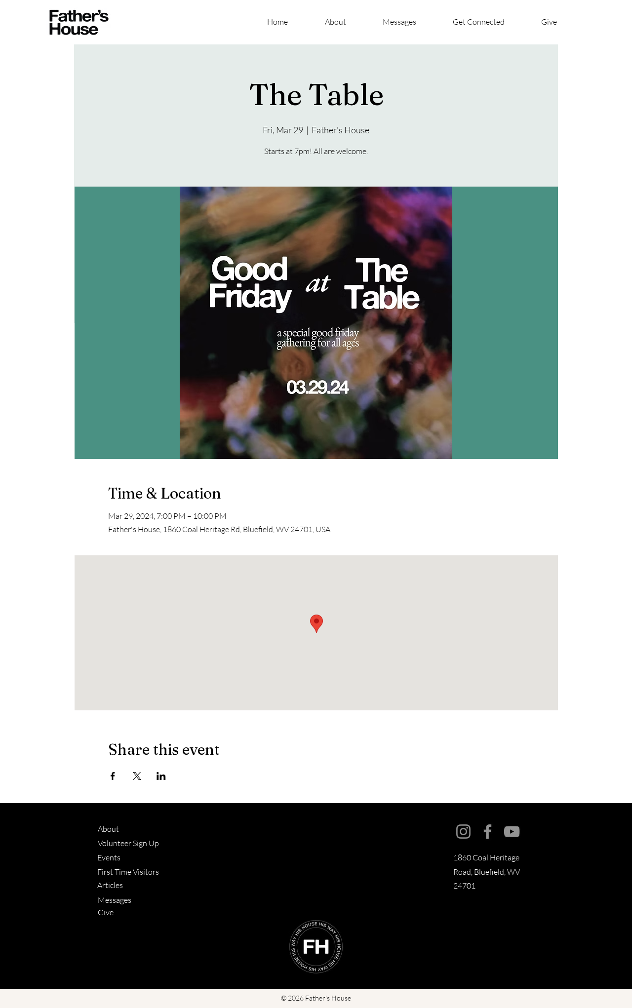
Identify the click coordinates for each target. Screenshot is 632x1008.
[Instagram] (463, 831)
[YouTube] (511, 831)
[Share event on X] (137, 776)
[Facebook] (487, 831)
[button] (489, 22)
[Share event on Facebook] (113, 776)
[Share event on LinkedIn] (161, 776)
